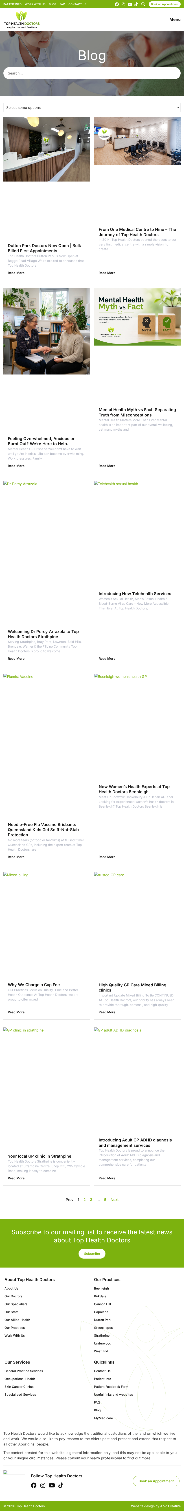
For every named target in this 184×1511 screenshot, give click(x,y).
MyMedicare (103, 1418)
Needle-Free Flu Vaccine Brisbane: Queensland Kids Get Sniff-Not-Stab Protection (43, 829)
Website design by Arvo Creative (156, 1506)
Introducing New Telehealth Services (135, 593)
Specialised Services (20, 1394)
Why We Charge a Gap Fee (34, 984)
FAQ (62, 4)
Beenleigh (101, 1288)
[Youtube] (129, 4)
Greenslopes (103, 1327)
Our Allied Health (17, 1320)
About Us (11, 1288)
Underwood (102, 1343)
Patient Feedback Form (111, 1386)
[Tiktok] (136, 4)
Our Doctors (13, 1296)
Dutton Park (103, 1320)
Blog (52, 4)
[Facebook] (117, 4)
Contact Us (77, 4)
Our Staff (11, 1312)
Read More (16, 273)
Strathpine (102, 1335)
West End (101, 1351)
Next (114, 1199)
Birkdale (100, 1296)
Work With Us (35, 4)
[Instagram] (123, 4)
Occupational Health (19, 1379)
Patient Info (12, 4)
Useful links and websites (113, 1394)
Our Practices (14, 1327)
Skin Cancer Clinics (19, 1386)
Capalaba (101, 1312)
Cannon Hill (102, 1304)
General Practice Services (23, 1371)
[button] (143, 4)
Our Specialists (16, 1304)
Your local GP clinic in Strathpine (39, 1156)
